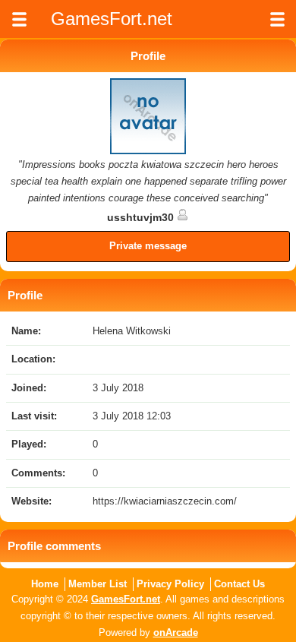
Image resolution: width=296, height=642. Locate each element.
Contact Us (239, 584)
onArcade (175, 632)
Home (44, 584)
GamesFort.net (125, 599)
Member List (97, 584)
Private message (148, 245)
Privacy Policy (170, 584)
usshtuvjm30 (142, 217)
